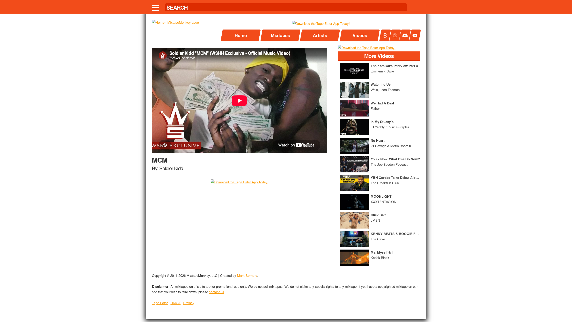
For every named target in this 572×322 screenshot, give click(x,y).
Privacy (188, 302)
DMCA (175, 302)
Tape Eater (160, 302)
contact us (216, 291)
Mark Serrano (247, 275)
